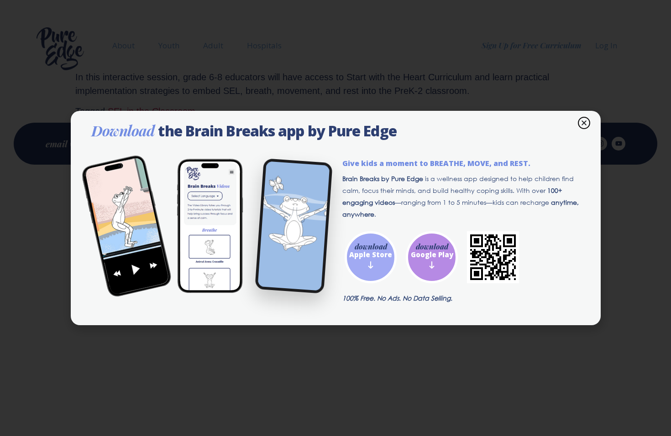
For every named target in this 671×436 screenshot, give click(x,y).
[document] (335, 218)
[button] (584, 123)
